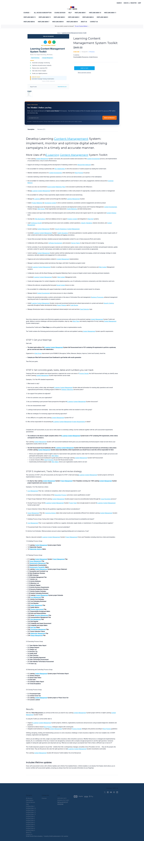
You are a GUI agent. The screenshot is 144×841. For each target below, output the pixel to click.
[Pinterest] (114, 792)
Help (70, 12)
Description (31, 129)
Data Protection (48, 460)
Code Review (74, 305)
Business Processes (97, 297)
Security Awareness (61, 229)
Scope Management (33, 513)
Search (119, 3)
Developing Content (50, 203)
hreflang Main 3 (73, 17)
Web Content (102, 267)
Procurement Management (38, 629)
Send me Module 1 (109, 117)
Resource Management (41, 615)
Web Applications (40, 219)
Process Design (83, 373)
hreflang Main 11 (110, 12)
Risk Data (33, 627)
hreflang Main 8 (58, 21)
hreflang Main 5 (102, 17)
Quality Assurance (62, 233)
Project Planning (61, 305)
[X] (105, 792)
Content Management (71, 139)
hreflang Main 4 (88, 17)
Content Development (93, 159)
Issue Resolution (106, 499)
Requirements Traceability (37, 567)
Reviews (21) (41, 129)
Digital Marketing (72, 209)
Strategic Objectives (67, 389)
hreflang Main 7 (43, 21)
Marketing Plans (60, 187)
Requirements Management (38, 563)
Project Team (73, 503)
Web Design (41, 209)
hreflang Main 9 (72, 21)
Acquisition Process (60, 495)
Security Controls (109, 303)
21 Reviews (92, 51)
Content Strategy (111, 213)
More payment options (84, 72)
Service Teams (75, 243)
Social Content (51, 187)
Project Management (66, 481)
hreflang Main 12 (30, 17)
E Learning (52, 154)
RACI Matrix (55, 456)
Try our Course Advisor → (82, 26)
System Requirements (78, 421)
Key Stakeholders (60, 169)
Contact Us (94, 21)
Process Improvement (36, 609)
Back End (90, 219)
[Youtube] (111, 792)
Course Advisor (59, 12)
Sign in (126, 3)
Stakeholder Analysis (36, 549)
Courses (26, 12)
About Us (84, 21)
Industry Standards (86, 223)
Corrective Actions (50, 513)
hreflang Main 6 (29, 21)
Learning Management (73, 199)
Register (133, 3)
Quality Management (36, 605)
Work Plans (76, 321)
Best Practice (79, 173)
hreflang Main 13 (45, 17)
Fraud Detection (84, 309)
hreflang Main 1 (80, 12)
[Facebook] (108, 792)
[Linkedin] (117, 792)
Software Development (55, 243)
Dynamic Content (72, 219)
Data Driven (38, 353)
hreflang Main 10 (95, 12)
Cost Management (33, 491)
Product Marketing (37, 203)
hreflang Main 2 (59, 17)
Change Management (36, 635)
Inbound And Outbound (84, 165)
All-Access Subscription (42, 12)
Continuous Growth (36, 223)
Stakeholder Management (37, 633)
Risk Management (35, 619)
